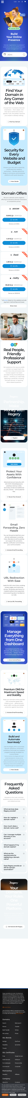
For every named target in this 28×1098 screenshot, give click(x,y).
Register (15, 438)
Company (6, 1079)
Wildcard (17, 1059)
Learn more (12, 1092)
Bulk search (18, 1023)
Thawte (4, 1048)
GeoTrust (17, 1041)
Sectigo (4, 1041)
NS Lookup (5, 1033)
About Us (5, 1082)
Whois (16, 1030)
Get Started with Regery (15, 926)
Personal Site (18, 1063)
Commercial (5, 1066)
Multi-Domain (6, 1059)
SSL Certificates (8, 1052)
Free (3, 1056)
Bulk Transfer (5, 1030)
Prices (16, 1033)
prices (6, 300)
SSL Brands (6, 1038)
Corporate (17, 1066)
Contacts (17, 1082)
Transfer (17, 1026)
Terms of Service (19, 1013)
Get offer (15, 219)
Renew (4, 1026)
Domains (6, 1019)
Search (4, 1023)
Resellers (4, 1074)
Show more (13, 306)
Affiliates (17, 1074)
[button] (14, 809)
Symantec (17, 1045)
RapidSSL (5, 1045)
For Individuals (6, 1063)
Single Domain (19, 1056)
